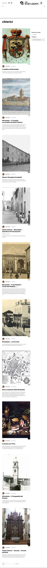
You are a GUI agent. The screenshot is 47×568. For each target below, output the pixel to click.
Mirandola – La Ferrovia (10, 342)
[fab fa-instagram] (11, 3)
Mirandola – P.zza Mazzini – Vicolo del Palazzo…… (12, 285)
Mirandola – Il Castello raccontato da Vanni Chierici (12, 121)
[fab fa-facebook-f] (8, 3)
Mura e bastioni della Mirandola (13, 390)
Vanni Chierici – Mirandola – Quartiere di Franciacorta (12, 230)
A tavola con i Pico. (9, 444)
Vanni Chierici (8, 66)
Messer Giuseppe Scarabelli (12, 177)
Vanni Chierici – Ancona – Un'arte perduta (14, 551)
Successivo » (17, 563)
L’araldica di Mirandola (10, 69)
